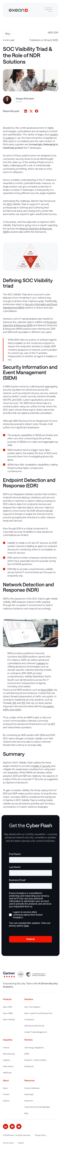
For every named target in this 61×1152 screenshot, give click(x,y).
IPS (23, 702)
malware (40, 663)
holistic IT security (41, 765)
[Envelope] (18, 1126)
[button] (26, 111)
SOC (9, 204)
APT (53, 723)
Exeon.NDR (46, 689)
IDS (14, 702)
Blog (7, 33)
